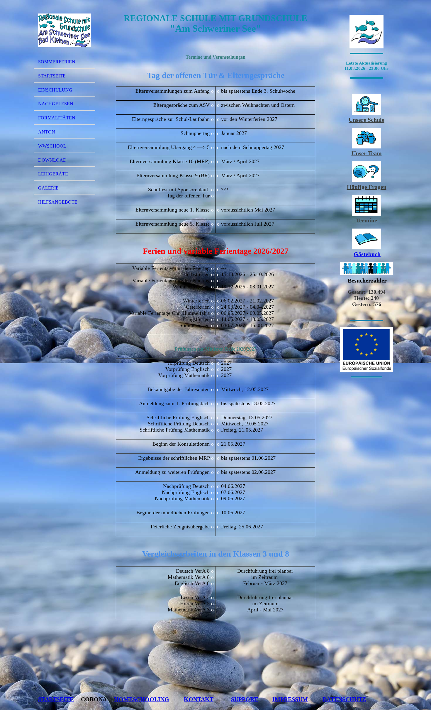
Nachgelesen (55, 103)
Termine (366, 220)
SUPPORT (244, 699)
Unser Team (367, 153)
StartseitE (56, 699)
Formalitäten (56, 117)
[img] (64, 30)
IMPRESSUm (290, 699)
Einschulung (55, 89)
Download (52, 160)
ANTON (46, 131)
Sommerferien (56, 61)
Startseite (52, 75)
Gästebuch (367, 254)
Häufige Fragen (366, 187)
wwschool (52, 145)
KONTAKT (198, 699)
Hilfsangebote (57, 202)
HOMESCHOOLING (141, 699)
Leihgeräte (53, 173)
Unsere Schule (366, 119)
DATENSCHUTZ (344, 699)
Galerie (48, 187)
